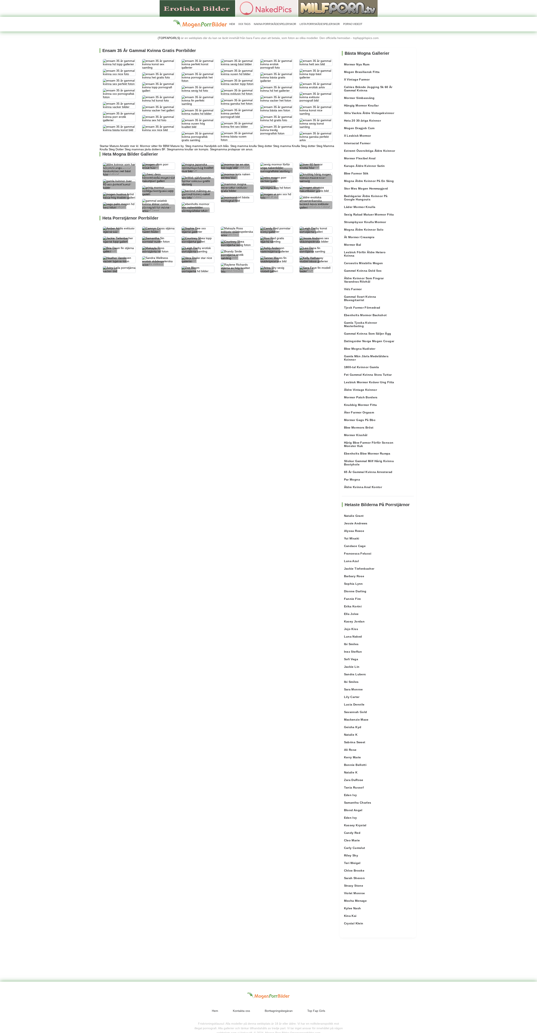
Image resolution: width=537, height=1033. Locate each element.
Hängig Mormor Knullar (361, 105)
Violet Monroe (354, 893)
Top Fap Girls (316, 1010)
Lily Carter (352, 697)
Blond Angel (353, 810)
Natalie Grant (354, 515)
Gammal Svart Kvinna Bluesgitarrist (360, 298)
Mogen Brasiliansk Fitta (362, 72)
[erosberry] (200, 23)
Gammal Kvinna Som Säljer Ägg (367, 333)
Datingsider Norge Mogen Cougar (369, 341)
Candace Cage (355, 546)
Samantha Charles (357, 802)
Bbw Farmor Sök (356, 173)
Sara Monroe (353, 689)
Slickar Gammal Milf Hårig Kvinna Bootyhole (369, 462)
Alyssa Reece (354, 531)
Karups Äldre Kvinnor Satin (364, 166)
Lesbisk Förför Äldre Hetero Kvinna (365, 254)
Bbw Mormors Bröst (359, 427)
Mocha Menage (355, 900)
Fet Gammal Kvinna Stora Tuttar (368, 374)
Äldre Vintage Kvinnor (360, 389)
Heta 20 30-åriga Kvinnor (362, 120)
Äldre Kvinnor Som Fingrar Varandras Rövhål (364, 280)
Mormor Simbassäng (359, 98)
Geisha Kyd (352, 727)
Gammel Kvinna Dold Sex (363, 270)
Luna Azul (351, 561)
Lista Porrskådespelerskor (320, 24)
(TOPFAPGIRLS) (169, 38)
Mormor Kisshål (356, 435)
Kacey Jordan (354, 621)
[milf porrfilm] (338, 8)
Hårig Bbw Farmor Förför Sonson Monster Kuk (369, 444)
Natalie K (350, 734)
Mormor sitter (149, 146)
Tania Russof (354, 787)
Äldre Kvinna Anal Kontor (363, 487)
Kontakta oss (241, 1010)
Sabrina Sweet (354, 742)
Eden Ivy (350, 795)
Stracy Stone (353, 885)
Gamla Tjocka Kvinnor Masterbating (360, 324)
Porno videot (352, 24)
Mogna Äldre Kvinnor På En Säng (369, 181)
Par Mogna (352, 479)
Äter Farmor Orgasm (359, 412)
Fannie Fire (352, 598)
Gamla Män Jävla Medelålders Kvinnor (366, 358)
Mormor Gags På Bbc (359, 420)
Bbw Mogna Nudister (359, 348)
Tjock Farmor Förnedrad (362, 307)
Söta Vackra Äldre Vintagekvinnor (369, 113)
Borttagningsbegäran (279, 1010)
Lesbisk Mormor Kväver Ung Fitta (369, 382)
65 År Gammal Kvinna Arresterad (368, 472)
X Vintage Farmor (357, 79)
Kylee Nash (352, 908)
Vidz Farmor (353, 289)
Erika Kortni (353, 606)
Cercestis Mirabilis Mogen (363, 263)
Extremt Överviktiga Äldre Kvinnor (369, 150)
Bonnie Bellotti (355, 765)
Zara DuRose (353, 780)
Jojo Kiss (351, 629)
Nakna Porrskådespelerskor (275, 24)
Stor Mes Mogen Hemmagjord (366, 188)
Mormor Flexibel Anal (360, 158)
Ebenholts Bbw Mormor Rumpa (367, 453)
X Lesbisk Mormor (357, 135)
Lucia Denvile (354, 704)
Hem (232, 24)
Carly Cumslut (354, 848)
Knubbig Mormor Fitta (360, 405)
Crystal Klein (353, 923)
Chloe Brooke (354, 870)
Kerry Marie (352, 757)
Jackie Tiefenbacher (359, 568)
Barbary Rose (354, 576)
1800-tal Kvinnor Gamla (361, 367)
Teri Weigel (352, 863)
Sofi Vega (351, 659)
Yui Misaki (351, 538)
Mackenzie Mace (356, 719)
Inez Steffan (353, 651)
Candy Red (352, 832)
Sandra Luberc (355, 674)
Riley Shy (351, 855)
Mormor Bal (352, 244)
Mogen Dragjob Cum (359, 128)
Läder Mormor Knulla (359, 207)
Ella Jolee (351, 614)
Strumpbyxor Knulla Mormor (365, 222)
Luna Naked (353, 636)
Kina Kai (350, 915)
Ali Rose (350, 749)
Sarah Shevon (354, 878)
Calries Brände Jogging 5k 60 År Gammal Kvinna (368, 88)
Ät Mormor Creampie (359, 237)
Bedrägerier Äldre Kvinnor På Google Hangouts (366, 197)
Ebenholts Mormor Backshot (365, 315)
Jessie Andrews (356, 523)
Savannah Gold (355, 712)
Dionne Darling (355, 591)
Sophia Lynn (353, 583)
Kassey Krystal (355, 825)
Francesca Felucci (357, 553)
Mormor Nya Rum (357, 64)
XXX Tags (244, 24)
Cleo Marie (352, 840)
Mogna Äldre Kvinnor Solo (363, 229)
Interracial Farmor (357, 143)
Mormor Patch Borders (361, 397)
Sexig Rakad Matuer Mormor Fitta (369, 214)
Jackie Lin (352, 666)
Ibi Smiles (351, 644)
